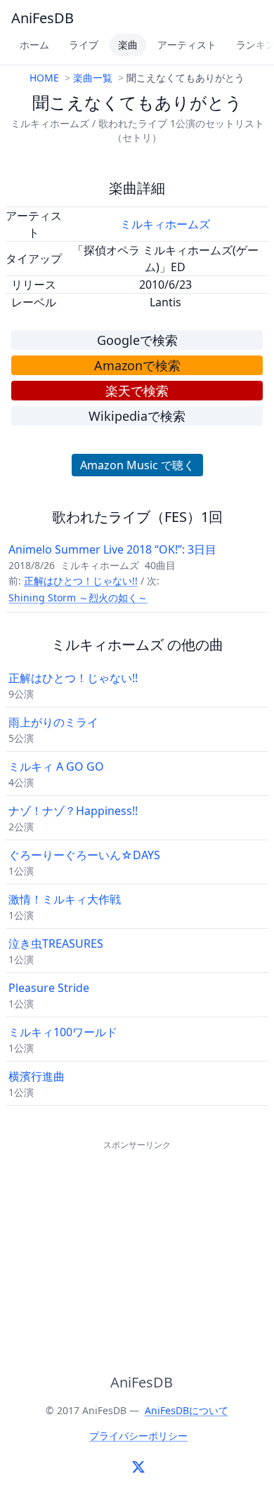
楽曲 (128, 44)
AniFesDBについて (186, 1410)
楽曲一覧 (92, 77)
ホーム (34, 44)
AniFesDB (42, 17)
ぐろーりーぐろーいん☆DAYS (84, 855)
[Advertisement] (137, 1241)
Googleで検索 (137, 340)
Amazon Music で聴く (137, 465)
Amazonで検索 (137, 365)
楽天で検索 (137, 390)
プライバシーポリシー (138, 1435)
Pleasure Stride (48, 987)
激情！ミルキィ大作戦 (64, 899)
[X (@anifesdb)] (138, 1467)
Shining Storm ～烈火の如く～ (78, 597)
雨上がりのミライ (53, 722)
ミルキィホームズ (165, 224)
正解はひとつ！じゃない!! (81, 580)
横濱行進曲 (36, 1076)
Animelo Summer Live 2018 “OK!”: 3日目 (112, 549)
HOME (44, 77)
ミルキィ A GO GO (56, 766)
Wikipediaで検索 (137, 415)
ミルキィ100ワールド (62, 1032)
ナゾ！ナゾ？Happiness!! (73, 810)
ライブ (83, 44)
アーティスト (186, 44)
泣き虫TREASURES (55, 943)
